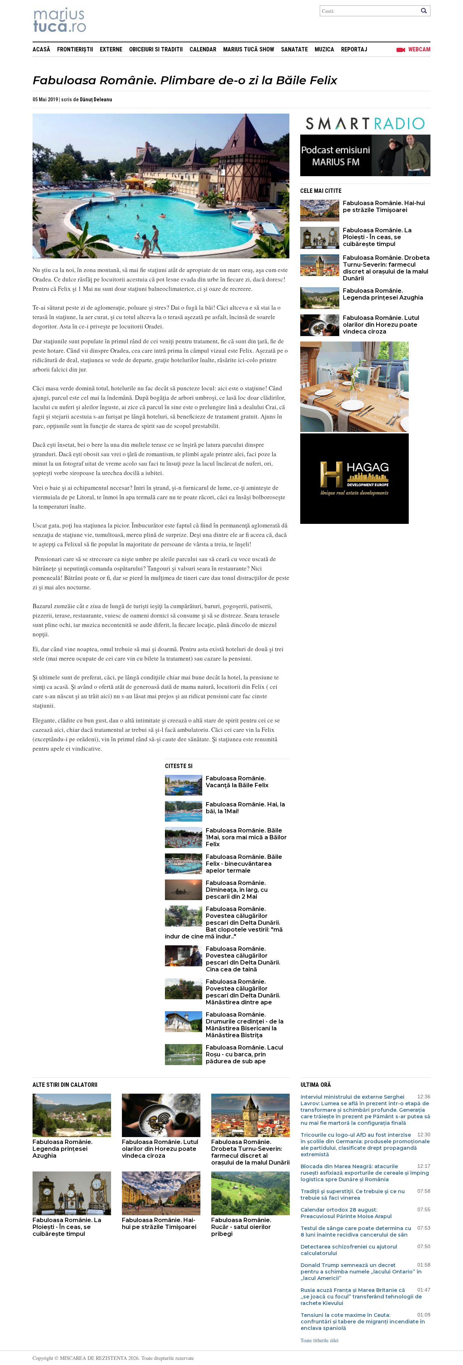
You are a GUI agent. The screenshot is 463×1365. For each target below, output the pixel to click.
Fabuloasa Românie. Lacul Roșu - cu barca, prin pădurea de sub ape (244, 1054)
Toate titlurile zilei (320, 1340)
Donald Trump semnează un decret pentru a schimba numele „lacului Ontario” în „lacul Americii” (361, 1271)
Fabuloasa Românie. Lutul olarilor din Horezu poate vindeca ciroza (381, 324)
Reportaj (354, 49)
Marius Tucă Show (248, 49)
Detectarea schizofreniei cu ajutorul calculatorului (349, 1249)
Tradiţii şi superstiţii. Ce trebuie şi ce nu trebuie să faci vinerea (353, 1194)
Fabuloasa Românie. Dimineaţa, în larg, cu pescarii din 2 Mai (237, 889)
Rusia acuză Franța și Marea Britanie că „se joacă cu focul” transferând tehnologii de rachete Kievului (361, 1296)
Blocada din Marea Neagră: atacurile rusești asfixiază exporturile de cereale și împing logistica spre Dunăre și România (365, 1173)
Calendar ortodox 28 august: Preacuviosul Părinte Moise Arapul (346, 1213)
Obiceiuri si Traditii (156, 49)
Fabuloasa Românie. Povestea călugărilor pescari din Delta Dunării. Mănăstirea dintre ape (243, 992)
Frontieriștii (75, 49)
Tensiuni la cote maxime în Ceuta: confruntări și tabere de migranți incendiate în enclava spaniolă (363, 1321)
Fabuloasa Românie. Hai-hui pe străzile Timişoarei (384, 206)
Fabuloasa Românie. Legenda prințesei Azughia (383, 294)
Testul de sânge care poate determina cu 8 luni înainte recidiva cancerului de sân (356, 1231)
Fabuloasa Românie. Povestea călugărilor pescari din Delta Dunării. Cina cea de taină (243, 959)
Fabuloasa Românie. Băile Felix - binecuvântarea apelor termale (244, 863)
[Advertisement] (93, 809)
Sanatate (294, 49)
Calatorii (84, 1084)
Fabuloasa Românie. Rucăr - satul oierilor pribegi (241, 1227)
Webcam (419, 49)
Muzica (324, 49)
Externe (111, 49)
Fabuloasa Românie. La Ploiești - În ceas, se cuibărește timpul (377, 237)
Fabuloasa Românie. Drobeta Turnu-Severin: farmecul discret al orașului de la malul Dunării (386, 268)
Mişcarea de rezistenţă (99, 20)
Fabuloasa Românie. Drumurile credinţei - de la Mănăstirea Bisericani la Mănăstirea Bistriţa (245, 1025)
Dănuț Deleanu (96, 99)
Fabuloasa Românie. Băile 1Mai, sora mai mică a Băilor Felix (246, 837)
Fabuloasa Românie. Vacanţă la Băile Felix (237, 782)
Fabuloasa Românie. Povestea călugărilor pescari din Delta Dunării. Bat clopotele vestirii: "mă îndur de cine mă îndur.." (224, 923)
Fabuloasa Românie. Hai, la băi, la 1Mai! (245, 808)
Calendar (203, 49)
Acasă (41, 49)
